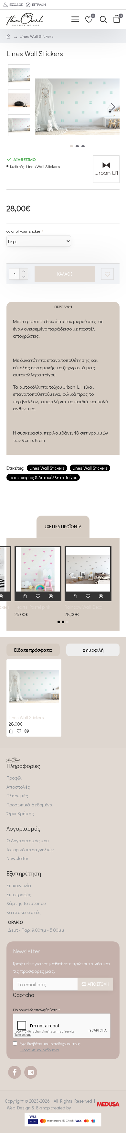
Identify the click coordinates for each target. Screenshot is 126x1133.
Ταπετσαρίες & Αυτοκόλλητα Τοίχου (43, 477)
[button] (41, 106)
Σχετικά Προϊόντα (63, 526)
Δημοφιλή (93, 649)
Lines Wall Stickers (47, 468)
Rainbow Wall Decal (84, 607)
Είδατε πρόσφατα (33, 649)
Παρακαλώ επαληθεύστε (35, 1009)
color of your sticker (23, 231)
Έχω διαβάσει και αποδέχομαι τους (49, 1047)
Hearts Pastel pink (32, 607)
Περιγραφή (63, 306)
